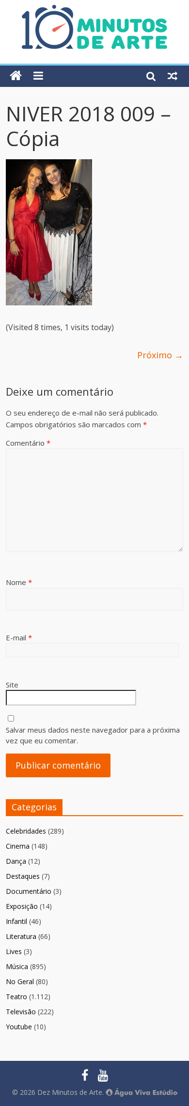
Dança (16, 861)
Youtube (19, 1026)
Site (12, 684)
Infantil (16, 921)
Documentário (28, 891)
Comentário (28, 443)
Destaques (23, 876)
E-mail (19, 637)
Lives (14, 951)
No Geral (20, 981)
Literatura (21, 936)
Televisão (21, 1011)
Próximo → (160, 355)
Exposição (22, 906)
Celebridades (26, 831)
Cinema (18, 846)
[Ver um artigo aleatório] (172, 76)
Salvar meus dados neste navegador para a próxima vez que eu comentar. (93, 735)
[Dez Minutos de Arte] (94, 10)
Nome (19, 582)
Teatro (16, 996)
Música (17, 966)
